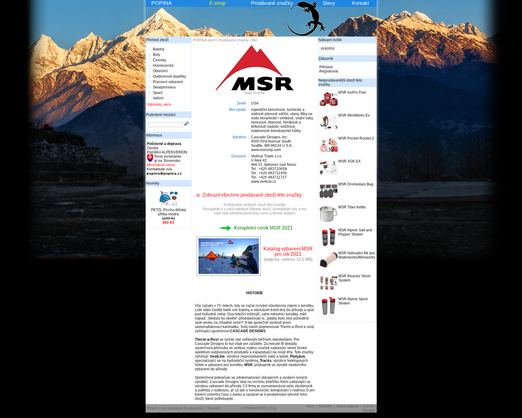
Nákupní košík (330, 40)
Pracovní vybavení (168, 82)
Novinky (152, 183)
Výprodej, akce (159, 104)
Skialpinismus (164, 87)
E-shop (217, 3)
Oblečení (160, 71)
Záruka (152, 148)
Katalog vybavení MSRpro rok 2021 (288, 251)
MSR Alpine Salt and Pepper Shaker (355, 232)
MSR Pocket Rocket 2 (356, 138)
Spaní (158, 93)
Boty (156, 55)
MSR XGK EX (349, 161)
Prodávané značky (272, 3)
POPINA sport (204, 40)
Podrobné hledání (161, 115)
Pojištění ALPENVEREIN (167, 152)
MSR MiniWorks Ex (354, 115)
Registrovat (328, 71)
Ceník (368, 406)
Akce (310, 406)
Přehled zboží (157, 40)
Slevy (329, 3)
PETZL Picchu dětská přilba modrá (168, 212)
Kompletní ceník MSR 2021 (263, 227)
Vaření (158, 98)
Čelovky (159, 60)
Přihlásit (326, 67)
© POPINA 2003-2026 (258, 408)
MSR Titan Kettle (352, 207)
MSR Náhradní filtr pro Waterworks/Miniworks (356, 255)
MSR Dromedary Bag (355, 184)
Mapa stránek (348, 406)
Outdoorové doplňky (169, 76)
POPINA (161, 3)
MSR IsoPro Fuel (352, 92)
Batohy (158, 49)
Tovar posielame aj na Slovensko (167, 158)
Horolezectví (163, 65)
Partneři (214, 408)
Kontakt (360, 3)
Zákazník (325, 58)
